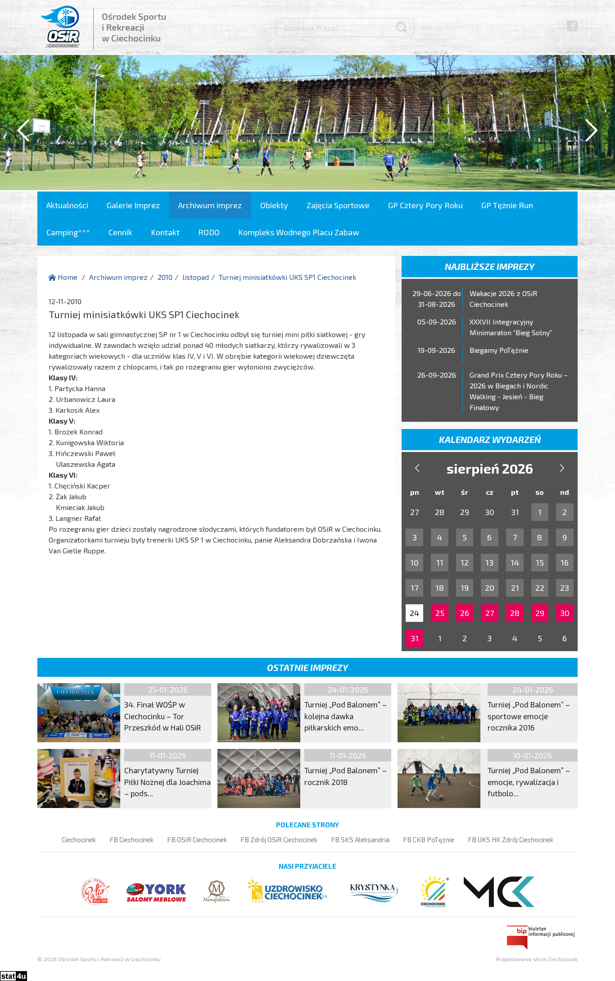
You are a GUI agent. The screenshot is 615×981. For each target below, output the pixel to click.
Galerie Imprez (133, 205)
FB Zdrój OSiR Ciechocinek (278, 839)
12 (465, 562)
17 (414, 588)
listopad (195, 277)
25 (439, 613)
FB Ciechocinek (131, 839)
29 (539, 613)
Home (66, 277)
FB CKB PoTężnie (428, 839)
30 (565, 613)
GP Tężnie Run (507, 205)
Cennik (120, 232)
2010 (165, 277)
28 (515, 613)
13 (489, 562)
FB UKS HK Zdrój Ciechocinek (510, 839)
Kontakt (165, 232)
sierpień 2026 (490, 468)
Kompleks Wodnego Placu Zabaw (298, 232)
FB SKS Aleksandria (360, 839)
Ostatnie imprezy (307, 667)
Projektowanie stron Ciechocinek (537, 959)
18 (439, 588)
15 (540, 562)
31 (415, 638)
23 (564, 588)
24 (414, 613)
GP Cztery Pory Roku (425, 205)
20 (489, 588)
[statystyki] (13, 975)
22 (539, 588)
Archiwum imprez (210, 205)
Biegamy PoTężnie (499, 350)
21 (515, 588)
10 (414, 562)
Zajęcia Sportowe (338, 205)
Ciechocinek (79, 839)
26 (464, 613)
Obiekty (274, 205)
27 (489, 613)
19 (465, 588)
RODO (209, 232)
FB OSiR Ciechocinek (197, 839)
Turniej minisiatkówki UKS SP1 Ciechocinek (287, 277)
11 (439, 562)
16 (565, 562)
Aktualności (67, 205)
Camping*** (68, 232)
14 (515, 562)
